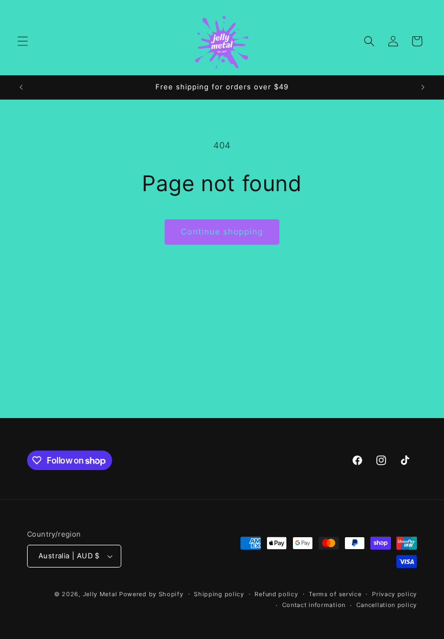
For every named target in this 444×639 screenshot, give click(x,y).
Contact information (313, 605)
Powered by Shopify (151, 594)
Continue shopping (222, 231)
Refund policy (276, 594)
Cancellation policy (386, 605)
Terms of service (335, 594)
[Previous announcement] (21, 87)
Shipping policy (219, 594)
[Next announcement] (423, 87)
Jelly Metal (100, 594)
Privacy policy (394, 594)
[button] (23, 41)
